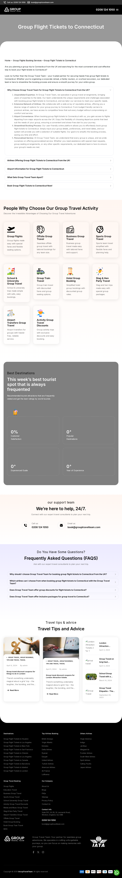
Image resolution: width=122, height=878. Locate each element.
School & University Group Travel (14, 281)
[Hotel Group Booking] (70, 271)
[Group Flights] (11, 229)
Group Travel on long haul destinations (106, 662)
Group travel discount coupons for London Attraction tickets (60, 676)
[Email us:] (61, 525)
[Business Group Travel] (70, 229)
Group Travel (13, 657)
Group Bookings (26, 657)
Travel (22, 660)
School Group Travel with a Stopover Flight (106, 676)
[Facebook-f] (33, 852)
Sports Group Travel (103, 237)
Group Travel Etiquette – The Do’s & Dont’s (106, 691)
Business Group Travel (75, 237)
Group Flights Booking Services (27, 60)
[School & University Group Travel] (11, 271)
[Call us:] (25, 525)
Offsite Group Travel (44, 237)
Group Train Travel (43, 279)
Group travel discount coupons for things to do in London (21, 672)
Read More (14, 690)
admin (25, 665)
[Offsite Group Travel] (40, 229)
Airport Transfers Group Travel (16, 323)
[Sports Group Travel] (100, 229)
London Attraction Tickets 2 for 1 (105, 646)
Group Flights (15, 236)
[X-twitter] (38, 852)
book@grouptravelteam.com (53, 824)
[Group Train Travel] (40, 271)
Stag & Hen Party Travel (103, 279)
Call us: (35, 523)
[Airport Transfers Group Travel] (11, 313)
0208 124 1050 (105, 9)
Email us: (72, 523)
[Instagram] (43, 852)
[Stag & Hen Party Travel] (100, 271)
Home (7, 60)
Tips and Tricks (13, 660)
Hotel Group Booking (73, 279)
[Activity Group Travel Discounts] (40, 313)
